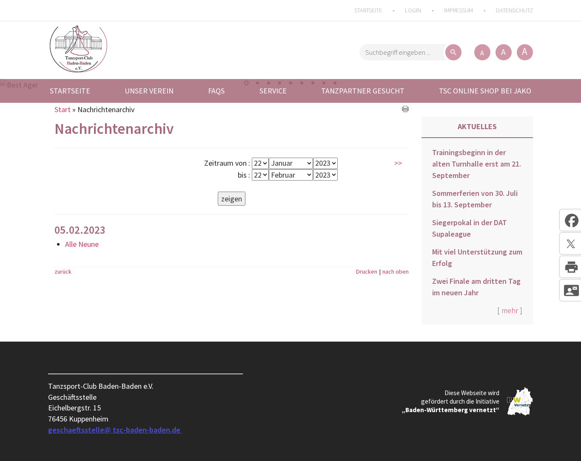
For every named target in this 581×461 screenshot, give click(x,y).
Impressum (458, 10)
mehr (510, 310)
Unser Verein (149, 91)
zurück (62, 271)
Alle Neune (82, 244)
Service (273, 91)
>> (398, 163)
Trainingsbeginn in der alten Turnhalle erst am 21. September (476, 163)
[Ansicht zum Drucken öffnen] (405, 109)
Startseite (368, 10)
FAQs (216, 91)
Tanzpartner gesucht (362, 91)
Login (413, 10)
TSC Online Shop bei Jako (485, 91)
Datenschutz (514, 10)
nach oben (395, 271)
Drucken (366, 271)
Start (62, 109)
